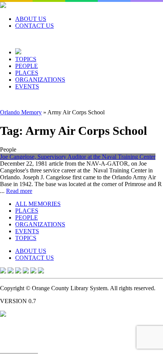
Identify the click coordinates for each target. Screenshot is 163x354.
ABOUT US (30, 19)
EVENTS (27, 86)
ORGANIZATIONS (40, 79)
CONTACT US (34, 25)
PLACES (26, 73)
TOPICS (25, 59)
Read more (19, 191)
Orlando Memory (21, 112)
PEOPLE (26, 66)
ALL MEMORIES (38, 204)
